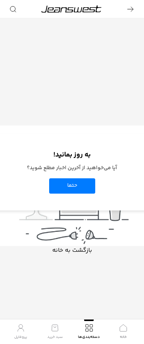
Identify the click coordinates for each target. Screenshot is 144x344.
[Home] (71, 9)
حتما (72, 185)
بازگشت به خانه (72, 250)
